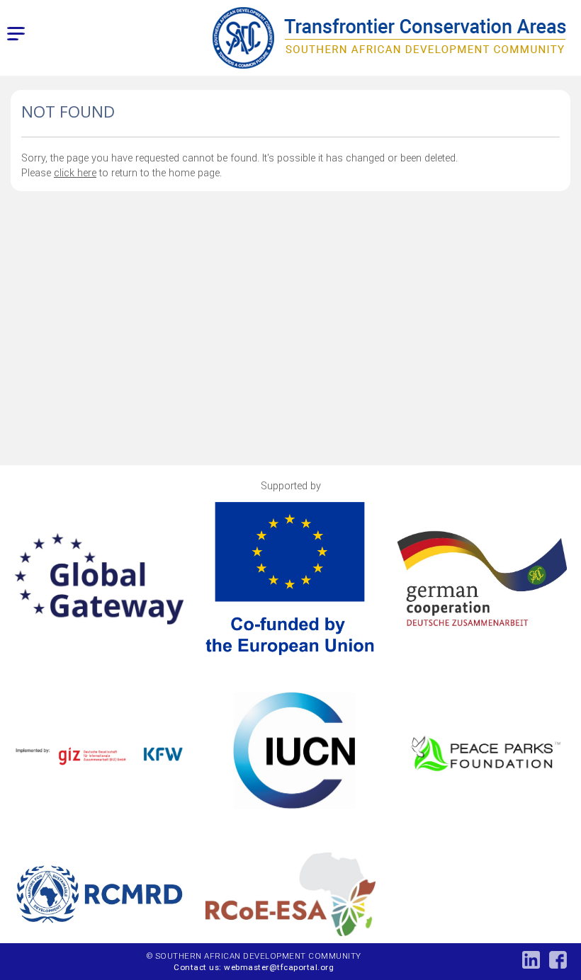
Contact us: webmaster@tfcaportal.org (254, 967)
